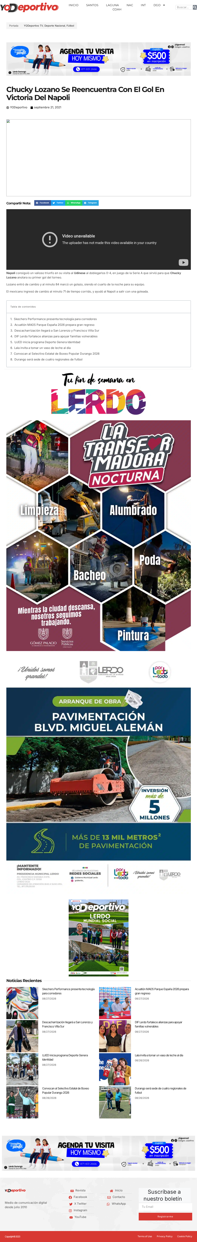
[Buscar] (195, 7)
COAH (117, 9)
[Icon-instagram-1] (18, 1217)
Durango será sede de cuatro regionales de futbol (48, 359)
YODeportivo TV (33, 25)
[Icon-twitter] (12, 1217)
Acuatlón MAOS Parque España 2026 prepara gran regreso (54, 325)
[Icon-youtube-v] (24, 1217)
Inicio (73, 5)
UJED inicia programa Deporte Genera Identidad (47, 342)
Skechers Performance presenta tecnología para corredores (55, 319)
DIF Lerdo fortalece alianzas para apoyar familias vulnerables (56, 336)
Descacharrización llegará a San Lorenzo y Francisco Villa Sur (56, 330)
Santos (92, 5)
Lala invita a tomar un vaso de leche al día (42, 348)
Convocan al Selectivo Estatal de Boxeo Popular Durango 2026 (56, 353)
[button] (10, 59)
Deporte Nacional (54, 25)
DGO (157, 5)
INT (143, 5)
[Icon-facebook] (6, 1217)
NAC (130, 5)
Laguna (112, 5)
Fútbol (70, 25)
